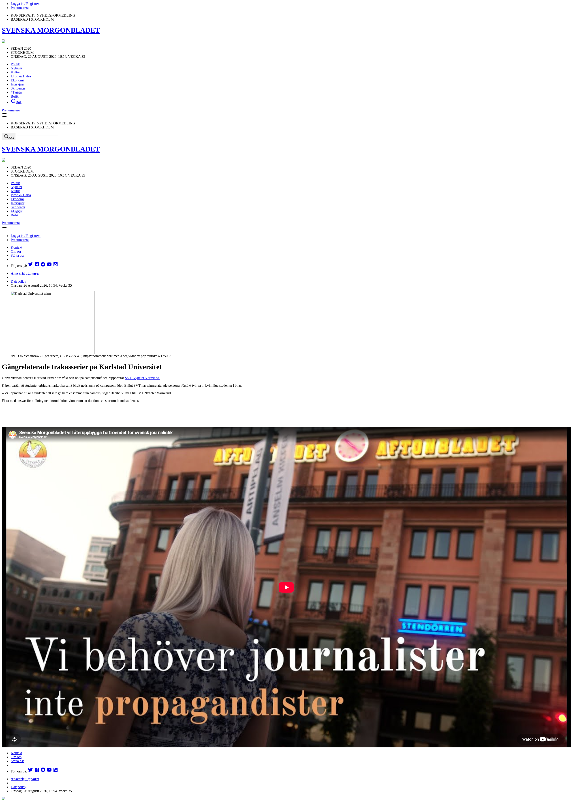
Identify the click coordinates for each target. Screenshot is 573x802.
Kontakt (16, 247)
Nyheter (16, 68)
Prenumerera (20, 8)
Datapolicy (18, 281)
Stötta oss (17, 255)
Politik (15, 64)
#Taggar (16, 92)
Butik (15, 96)
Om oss (16, 251)
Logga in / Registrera (26, 4)
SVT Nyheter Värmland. (142, 378)
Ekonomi (17, 80)
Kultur (15, 72)
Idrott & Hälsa (21, 76)
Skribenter (18, 88)
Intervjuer (17, 84)
